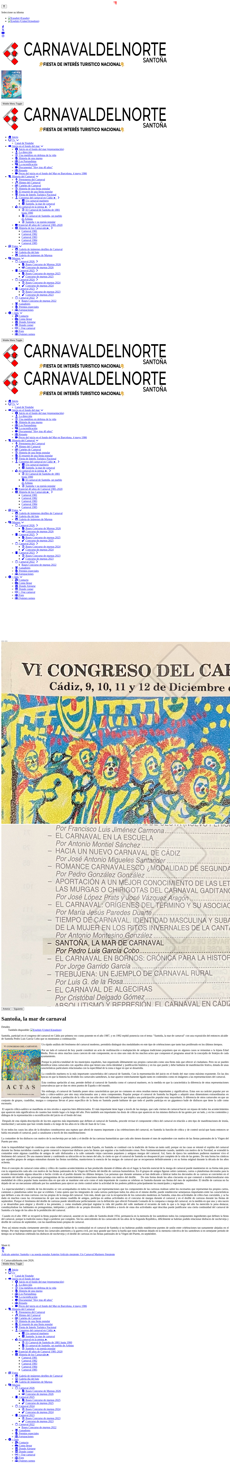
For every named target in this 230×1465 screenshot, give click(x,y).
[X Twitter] (3, 29)
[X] (3, 1251)
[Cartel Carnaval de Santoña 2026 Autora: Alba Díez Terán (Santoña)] (11, 97)
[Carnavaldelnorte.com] (84, 131)
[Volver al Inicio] (4, 6)
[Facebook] (3, 26)
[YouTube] (3, 33)
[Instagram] (3, 36)
